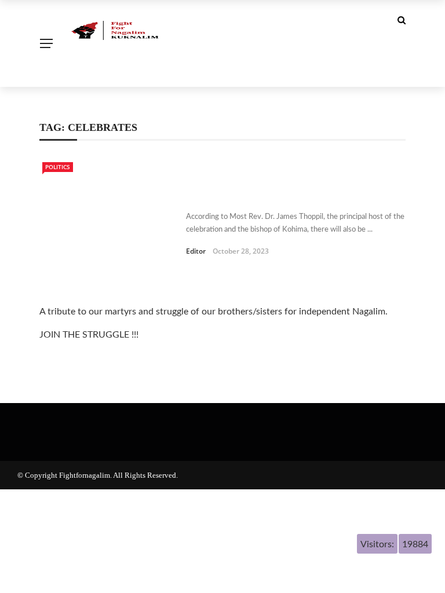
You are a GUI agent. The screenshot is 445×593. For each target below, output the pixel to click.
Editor (196, 251)
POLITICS (57, 167)
